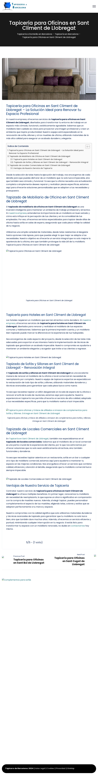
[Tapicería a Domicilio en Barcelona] (15, 6)
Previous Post (18, 556)
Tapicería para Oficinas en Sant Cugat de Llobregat (69, 561)
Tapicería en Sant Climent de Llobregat (29, 438)
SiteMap (70, 768)
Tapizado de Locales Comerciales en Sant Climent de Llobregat (39, 165)
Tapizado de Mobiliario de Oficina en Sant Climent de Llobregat (39, 156)
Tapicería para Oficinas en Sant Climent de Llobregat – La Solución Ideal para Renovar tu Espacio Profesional (46, 151)
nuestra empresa (18, 213)
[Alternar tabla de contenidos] (86, 146)
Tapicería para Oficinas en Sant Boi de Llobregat (28, 561)
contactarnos (78, 525)
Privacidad (60, 768)
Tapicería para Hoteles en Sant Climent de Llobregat (37, 159)
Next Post (81, 554)
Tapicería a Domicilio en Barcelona (34, 34)
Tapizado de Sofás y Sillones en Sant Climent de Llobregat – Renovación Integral (51, 162)
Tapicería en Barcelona (66, 34)
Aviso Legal (40, 768)
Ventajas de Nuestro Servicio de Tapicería (32, 168)
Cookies (50, 768)
